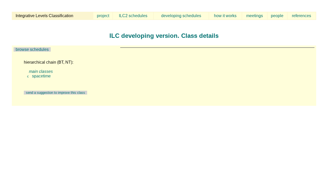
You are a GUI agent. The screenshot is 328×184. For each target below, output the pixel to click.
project (103, 16)
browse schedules (32, 49)
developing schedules (181, 16)
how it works (225, 16)
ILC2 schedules (133, 16)
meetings (254, 16)
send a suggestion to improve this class (55, 93)
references (301, 16)
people (277, 16)
